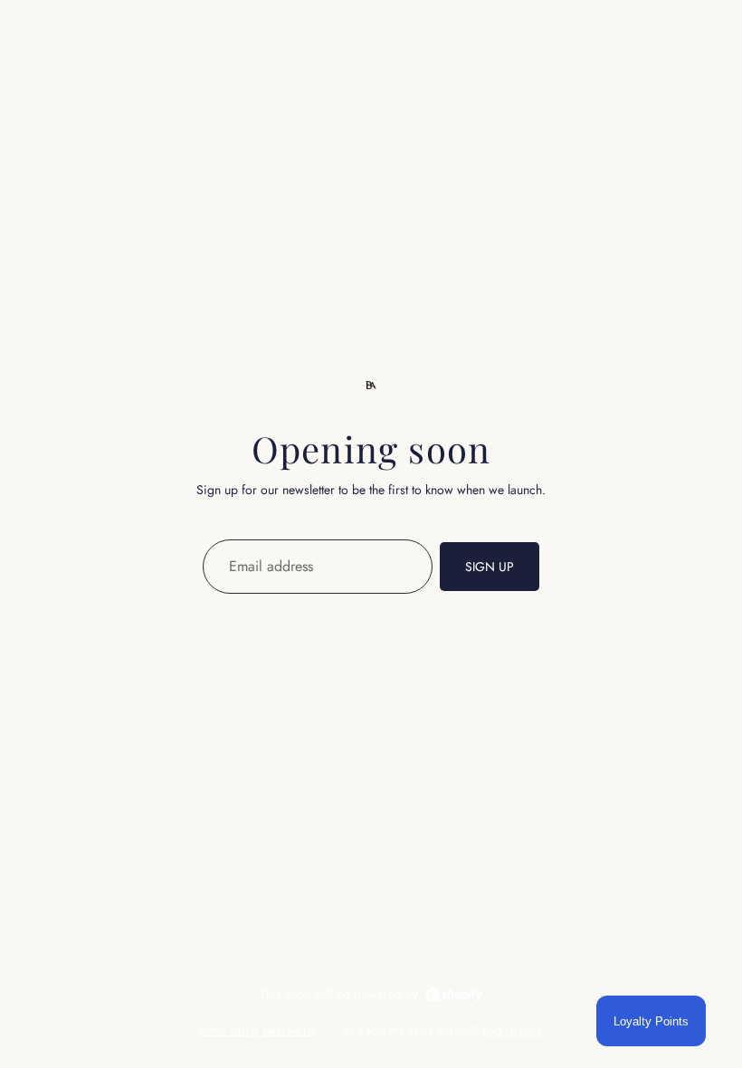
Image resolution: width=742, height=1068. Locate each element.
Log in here (512, 1030)
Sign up (489, 567)
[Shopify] (453, 994)
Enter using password (257, 1030)
